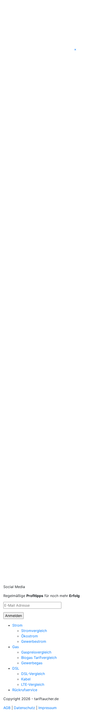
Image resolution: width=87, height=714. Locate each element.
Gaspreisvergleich (36, 652)
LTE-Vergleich (32, 684)
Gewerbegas (31, 663)
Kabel (26, 679)
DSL (15, 668)
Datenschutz (24, 707)
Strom (17, 625)
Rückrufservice (24, 690)
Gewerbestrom (33, 641)
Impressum (47, 707)
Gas (15, 647)
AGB (6, 707)
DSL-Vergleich (33, 673)
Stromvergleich (34, 630)
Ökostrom (29, 636)
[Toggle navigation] (9, 4)
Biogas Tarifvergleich (39, 657)
